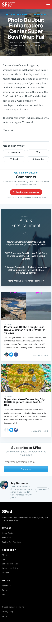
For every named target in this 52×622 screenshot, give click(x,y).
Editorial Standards (10, 564)
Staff (4, 559)
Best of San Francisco (11, 542)
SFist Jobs (6, 537)
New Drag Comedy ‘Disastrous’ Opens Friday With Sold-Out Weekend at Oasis (26, 243)
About (4, 555)
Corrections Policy (10, 568)
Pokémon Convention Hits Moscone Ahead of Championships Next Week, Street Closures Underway (26, 270)
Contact (5, 573)
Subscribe (26, 469)
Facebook (6, 586)
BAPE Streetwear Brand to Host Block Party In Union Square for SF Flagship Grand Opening (26, 256)
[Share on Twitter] (11, 354)
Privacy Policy (7, 612)
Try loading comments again (26, 192)
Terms (4, 616)
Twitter (5, 590)
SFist (7, 511)
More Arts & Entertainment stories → (26, 280)
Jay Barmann (39, 14)
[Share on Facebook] (16, 354)
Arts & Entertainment (17, 14)
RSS (3, 594)
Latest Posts (7, 533)
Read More (42, 490)
